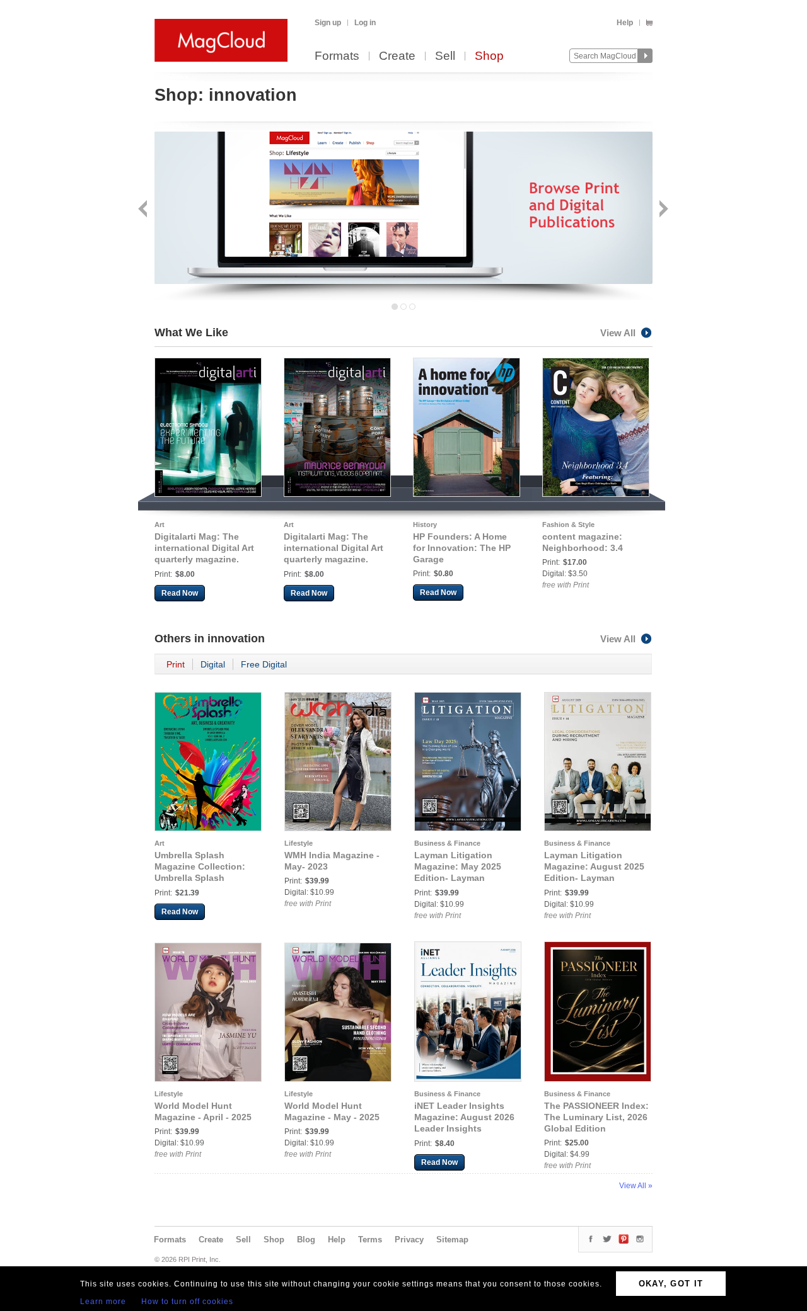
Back (144, 210)
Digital (212, 664)
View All (618, 332)
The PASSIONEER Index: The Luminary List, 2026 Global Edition (596, 1117)
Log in (365, 22)
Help (625, 22)
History (425, 524)
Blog (306, 1239)
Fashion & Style (568, 524)
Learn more (103, 1301)
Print (175, 664)
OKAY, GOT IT (671, 1283)
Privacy (409, 1239)
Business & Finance (447, 843)
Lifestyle (298, 843)
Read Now (179, 593)
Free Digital (264, 664)
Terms (370, 1239)
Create (397, 56)
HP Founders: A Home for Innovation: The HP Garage (462, 547)
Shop (489, 56)
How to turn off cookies (187, 1301)
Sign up (328, 22)
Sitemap (452, 1239)
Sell (445, 56)
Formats (337, 56)
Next (662, 210)
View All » (636, 1185)
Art (159, 524)
